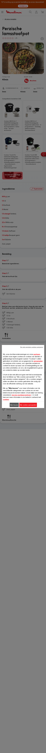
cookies (6, 399)
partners (36, 354)
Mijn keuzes (14, 405)
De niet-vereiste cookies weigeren (31, 347)
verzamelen (38, 361)
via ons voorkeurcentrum (21, 395)
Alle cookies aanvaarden (28, 405)
